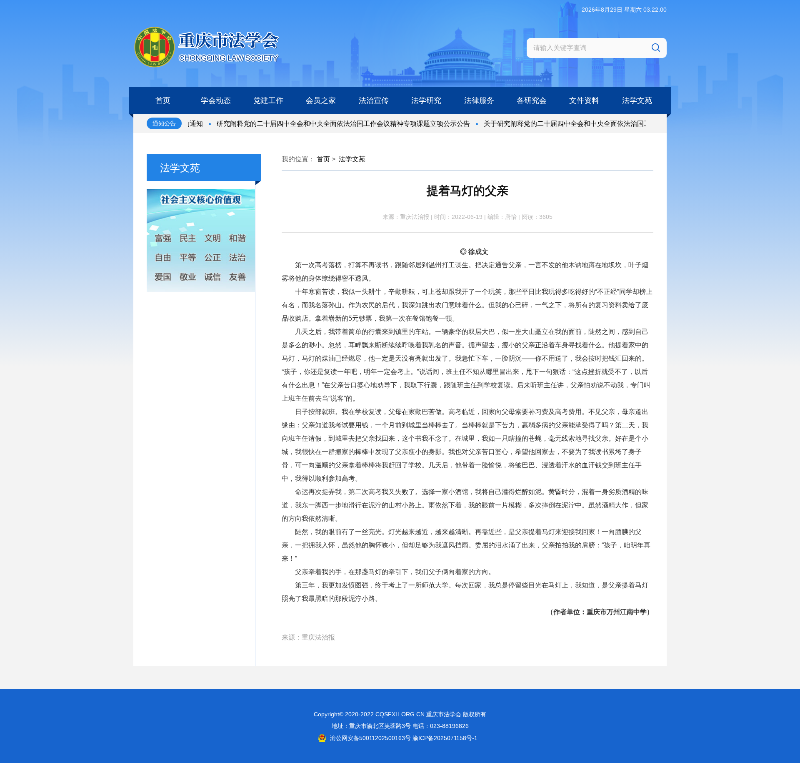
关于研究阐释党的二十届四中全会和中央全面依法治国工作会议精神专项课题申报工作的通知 (602, 123)
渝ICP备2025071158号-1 (445, 738)
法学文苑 (352, 159)
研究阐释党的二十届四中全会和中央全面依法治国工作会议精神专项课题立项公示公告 (325, 123)
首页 (323, 159)
